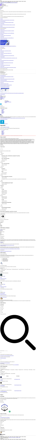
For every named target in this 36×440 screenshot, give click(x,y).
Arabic (12, 1)
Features (3, 131)
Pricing (2, 110)
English (3, 1)
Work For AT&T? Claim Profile (3, 119)
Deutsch (1, 1)
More (1, 99)
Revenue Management (2, 97)
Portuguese (17, 1)
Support (2, 134)
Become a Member (5, 2)
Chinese (22, 1)
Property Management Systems (17, 390)
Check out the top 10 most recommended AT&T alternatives (7, 355)
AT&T (6, 102)
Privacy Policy (14, 437)
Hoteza (1, 277)
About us (1, 3)
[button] (18, 154)
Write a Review (2, 304)
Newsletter (17, 437)
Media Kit (10, 2)
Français (8, 1)
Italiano (10, 1)
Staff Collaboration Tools (17, 379)
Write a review (6, 123)
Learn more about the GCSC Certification (5, 417)
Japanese (20, 1)
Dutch (14, 1)
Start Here (2, 2)
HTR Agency (8, 2)
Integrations (3, 112)
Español (6, 1)
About (19, 437)
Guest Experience (2, 98)
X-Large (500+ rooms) (5, 261)
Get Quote (2, 271)
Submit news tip (13, 2)
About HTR (16, 2)
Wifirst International (2, 293)
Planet (1, 285)
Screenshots (3, 109)
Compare (4, 284)
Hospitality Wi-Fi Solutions (3, 278)
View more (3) (2, 185)
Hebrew (25, 1)
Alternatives (3, 111)
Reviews (3, 133)
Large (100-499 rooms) (5, 260)
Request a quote (2, 427)
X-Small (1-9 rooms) (5, 258)
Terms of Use (10, 437)
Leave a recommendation (16, 364)
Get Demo (2, 284)
